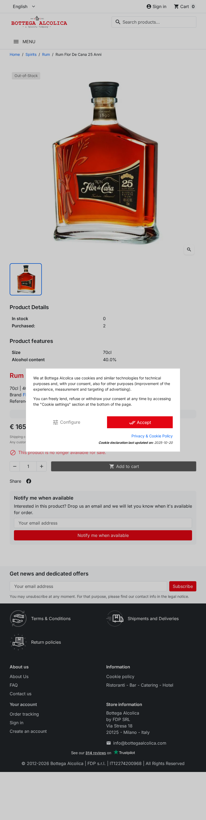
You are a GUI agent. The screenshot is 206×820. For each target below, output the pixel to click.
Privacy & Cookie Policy (152, 435)
